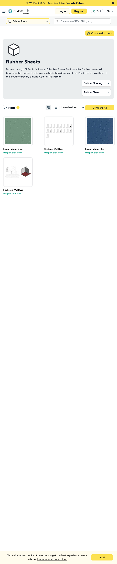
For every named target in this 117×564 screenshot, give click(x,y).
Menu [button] (4, 11)
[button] (62, 11)
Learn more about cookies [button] (52, 559)
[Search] (57, 21)
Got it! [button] (102, 557)
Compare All (99, 107)
